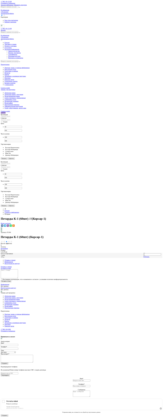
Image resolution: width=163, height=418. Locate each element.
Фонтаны (8, 78)
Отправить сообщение (8, 3)
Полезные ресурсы (14, 56)
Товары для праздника (8, 89)
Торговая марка (6, 144)
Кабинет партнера (10, 22)
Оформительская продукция (14, 106)
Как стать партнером (11, 20)
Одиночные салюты (11, 81)
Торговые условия (10, 44)
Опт (6, 15)
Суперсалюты (9, 85)
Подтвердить (5, 375)
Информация (9, 262)
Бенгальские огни (10, 69)
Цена (2, 123)
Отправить (5, 363)
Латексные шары (10, 93)
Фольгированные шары (12, 96)
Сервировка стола (10, 99)
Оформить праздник (20, 5)
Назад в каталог (6, 223)
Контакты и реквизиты (15, 58)
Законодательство (14, 51)
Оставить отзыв (6, 268)
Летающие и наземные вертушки (15, 76)
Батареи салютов (10, 83)
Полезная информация (12, 49)
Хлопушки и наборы (11, 71)
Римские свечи (9, 79)
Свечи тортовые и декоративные (15, 98)
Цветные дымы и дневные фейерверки (17, 68)
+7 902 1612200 (6, 329)
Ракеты (7, 74)
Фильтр (3, 30)
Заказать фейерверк (7, 5)
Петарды (7, 73)
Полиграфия (9, 103)
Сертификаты (12, 54)
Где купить (8, 47)
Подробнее (4, 248)
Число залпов (5, 134)
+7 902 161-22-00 (6, 1)
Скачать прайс (5, 88)
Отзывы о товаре (10, 260)
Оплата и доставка (11, 46)
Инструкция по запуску (12, 263)
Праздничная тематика (12, 104)
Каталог (7, 42)
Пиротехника (5, 64)
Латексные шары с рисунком (14, 94)
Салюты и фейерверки (12, 212)
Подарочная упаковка (11, 101)
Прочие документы (14, 53)
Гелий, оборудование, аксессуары (15, 108)
